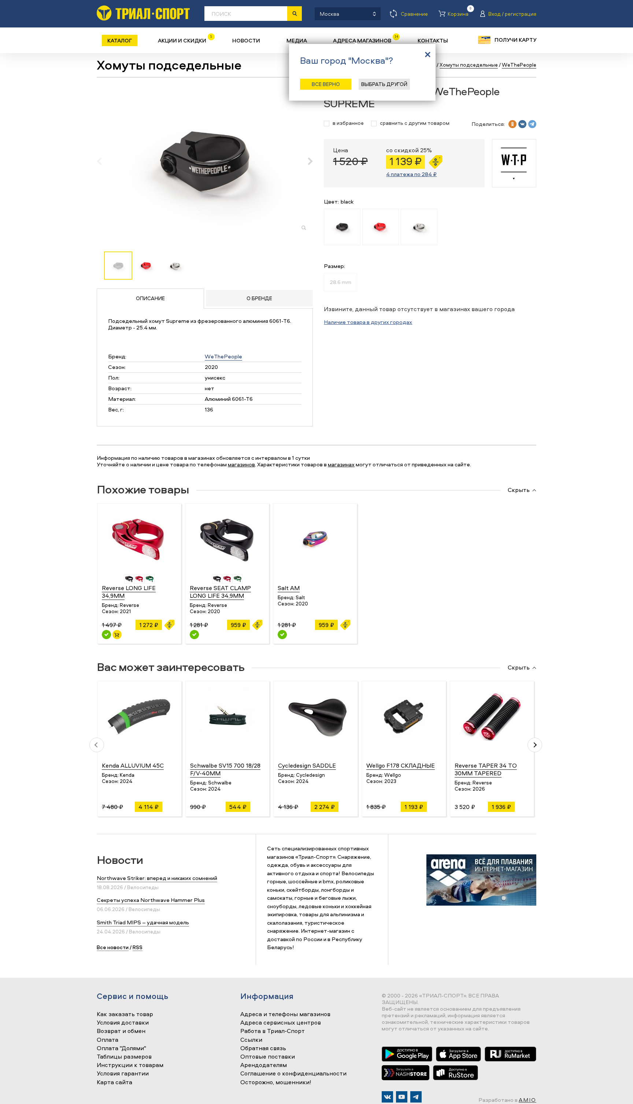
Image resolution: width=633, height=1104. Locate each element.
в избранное (348, 123)
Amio (527, 1100)
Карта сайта (114, 1082)
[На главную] (143, 12)
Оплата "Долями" (121, 1048)
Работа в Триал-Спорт (272, 1031)
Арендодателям (263, 1065)
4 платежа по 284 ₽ (411, 174)
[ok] (512, 124)
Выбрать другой (384, 84)
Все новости (113, 947)
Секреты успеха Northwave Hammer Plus (151, 900)
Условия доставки (123, 1022)
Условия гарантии (123, 1073)
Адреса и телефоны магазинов (285, 1014)
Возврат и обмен (121, 1031)
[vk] (522, 124)
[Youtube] (401, 1097)
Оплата (107, 1040)
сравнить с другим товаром (414, 123)
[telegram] (532, 124)
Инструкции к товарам (130, 1065)
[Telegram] (416, 1097)
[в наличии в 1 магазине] (106, 634)
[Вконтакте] (387, 1097)
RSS (137, 947)
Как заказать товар (125, 1014)
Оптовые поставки (267, 1056)
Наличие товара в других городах (368, 322)
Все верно (326, 84)
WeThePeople (223, 356)
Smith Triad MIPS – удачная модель (143, 922)
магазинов (241, 464)
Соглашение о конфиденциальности (293, 1073)
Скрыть (519, 490)
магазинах (341, 464)
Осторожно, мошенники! (275, 1082)
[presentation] (103, 161)
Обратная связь (263, 1048)
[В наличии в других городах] (194, 634)
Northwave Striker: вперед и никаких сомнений (157, 878)
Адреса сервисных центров (280, 1022)
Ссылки (251, 1040)
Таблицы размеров (124, 1056)
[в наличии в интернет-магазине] (117, 634)
